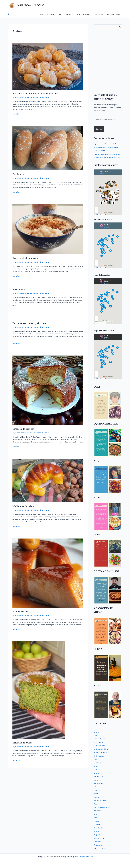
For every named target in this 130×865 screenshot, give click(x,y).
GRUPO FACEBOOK (113, 14)
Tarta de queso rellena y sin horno (29, 323)
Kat (95, 787)
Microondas (97, 811)
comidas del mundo (100, 752)
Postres (96, 821)
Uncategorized (98, 845)
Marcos (96, 804)
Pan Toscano (18, 174)
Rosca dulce (18, 289)
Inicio (41, 14)
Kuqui (96, 790)
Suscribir (99, 129)
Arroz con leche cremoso (25, 258)
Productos (97, 824)
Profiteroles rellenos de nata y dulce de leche (35, 93)
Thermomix (97, 841)
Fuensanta (97, 763)
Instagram (86, 14)
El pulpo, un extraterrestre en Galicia (106, 144)
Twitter (78, 14)
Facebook (69, 14)
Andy (95, 735)
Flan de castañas (20, 611)
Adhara (96, 728)
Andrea (29, 97)
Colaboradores (98, 14)
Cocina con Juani (99, 746)
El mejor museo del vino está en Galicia (107, 154)
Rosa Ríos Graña (99, 828)
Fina (95, 759)
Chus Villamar (98, 742)
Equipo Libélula (99, 756)
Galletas (96, 773)
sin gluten (97, 835)
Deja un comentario (19, 97)
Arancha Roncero (99, 739)
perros (96, 817)
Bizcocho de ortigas (22, 742)
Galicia (96, 766)
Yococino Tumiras (100, 848)
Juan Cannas (98, 783)
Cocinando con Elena (101, 749)
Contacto (60, 14)
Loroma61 (97, 797)
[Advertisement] (108, 59)
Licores (96, 793)
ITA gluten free (98, 776)
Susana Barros (99, 838)
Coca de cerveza (99, 151)
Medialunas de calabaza (24, 506)
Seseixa (96, 831)
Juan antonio (98, 780)
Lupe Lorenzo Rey (100, 800)
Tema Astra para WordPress (84, 856)
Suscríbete (50, 14)
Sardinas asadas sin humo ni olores (106, 147)
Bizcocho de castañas (23, 428)
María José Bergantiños (102, 807)
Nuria (95, 814)
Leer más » (16, 114)
